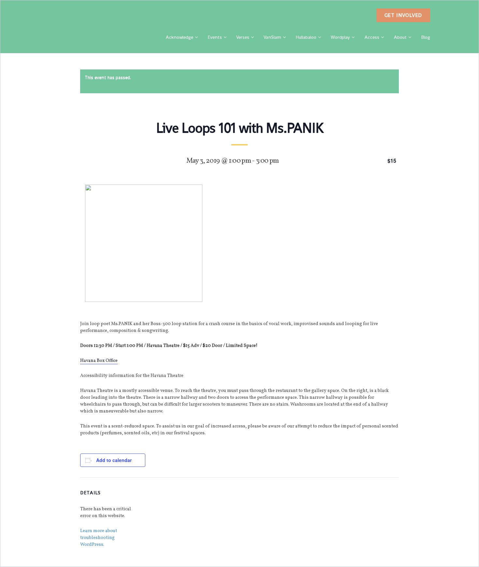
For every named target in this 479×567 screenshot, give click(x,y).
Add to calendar (114, 460)
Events (215, 37)
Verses (242, 37)
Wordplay (340, 37)
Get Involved (403, 15)
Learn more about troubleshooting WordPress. (98, 538)
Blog (425, 37)
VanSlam (272, 37)
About (400, 37)
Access (371, 37)
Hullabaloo (306, 37)
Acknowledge (179, 37)
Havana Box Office (99, 361)
